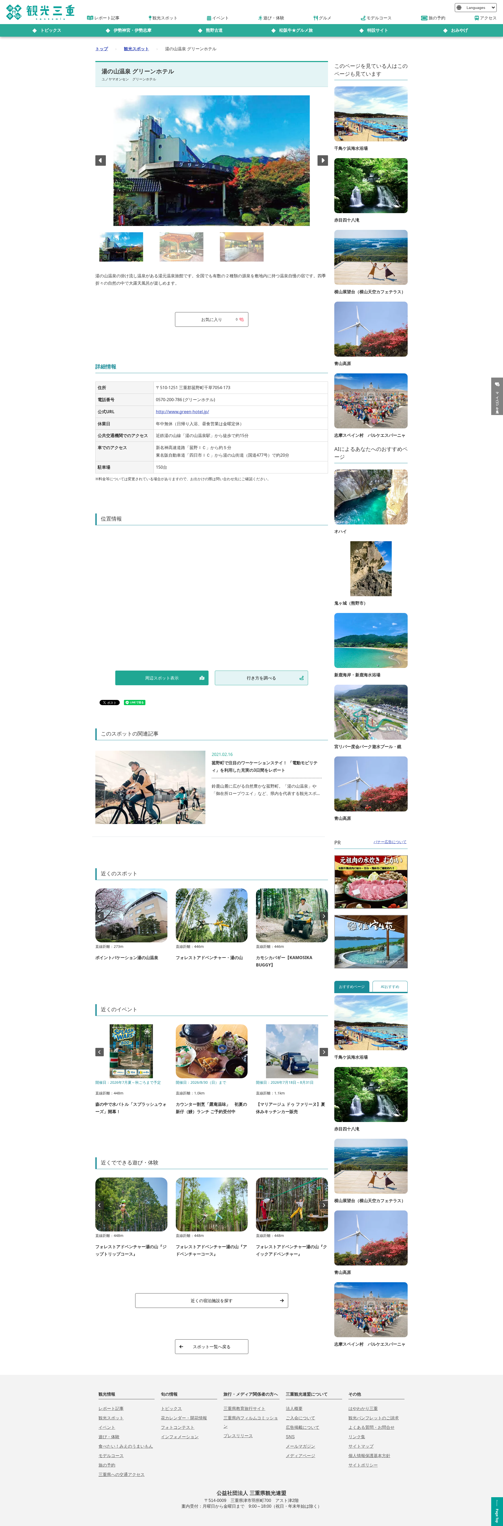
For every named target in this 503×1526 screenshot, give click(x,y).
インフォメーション (180, 1437)
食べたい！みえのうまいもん (126, 1446)
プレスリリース (238, 1436)
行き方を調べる (261, 678)
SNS (290, 1437)
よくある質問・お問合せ (371, 1427)
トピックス (50, 30)
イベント (107, 1427)
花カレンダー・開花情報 (184, 1418)
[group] (131, 926)
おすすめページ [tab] (352, 986)
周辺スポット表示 (162, 678)
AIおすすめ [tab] (390, 986)
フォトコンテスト (177, 1427)
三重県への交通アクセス (122, 1474)
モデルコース (111, 1455)
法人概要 (294, 1408)
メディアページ (300, 1455)
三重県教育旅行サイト (244, 1408)
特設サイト (377, 30)
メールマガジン (300, 1446)
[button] (323, 160)
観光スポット (136, 49)
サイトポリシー (363, 1465)
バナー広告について (390, 841)
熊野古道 (214, 30)
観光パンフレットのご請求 (373, 1418)
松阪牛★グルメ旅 (296, 30)
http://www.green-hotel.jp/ (182, 411)
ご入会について (300, 1418)
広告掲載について (302, 1427)
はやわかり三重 (363, 1408)
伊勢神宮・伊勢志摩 (132, 30)
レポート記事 (111, 1408)
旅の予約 (107, 1465)
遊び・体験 (109, 1437)
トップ (101, 49)
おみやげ (459, 30)
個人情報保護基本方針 (369, 1455)
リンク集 (356, 1437)
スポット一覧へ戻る (212, 1347)
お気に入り (219, 319)
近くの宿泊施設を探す (212, 1300)
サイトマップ (361, 1446)
